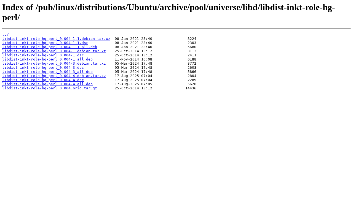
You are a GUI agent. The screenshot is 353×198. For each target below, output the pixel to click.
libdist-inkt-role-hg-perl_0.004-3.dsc (43, 67)
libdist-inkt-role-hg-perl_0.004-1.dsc (43, 55)
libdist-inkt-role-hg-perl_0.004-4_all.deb (47, 84)
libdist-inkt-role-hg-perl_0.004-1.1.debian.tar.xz (56, 39)
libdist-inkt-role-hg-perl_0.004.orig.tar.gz (49, 88)
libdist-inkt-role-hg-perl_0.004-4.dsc (43, 80)
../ (5, 34)
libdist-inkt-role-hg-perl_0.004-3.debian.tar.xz (54, 63)
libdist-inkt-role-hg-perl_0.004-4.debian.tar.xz (54, 76)
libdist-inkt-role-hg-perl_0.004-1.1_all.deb (49, 47)
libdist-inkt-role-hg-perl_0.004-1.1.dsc (45, 43)
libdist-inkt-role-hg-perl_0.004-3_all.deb (47, 72)
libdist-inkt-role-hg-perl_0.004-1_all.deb (47, 59)
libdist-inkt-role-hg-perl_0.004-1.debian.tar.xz (54, 51)
